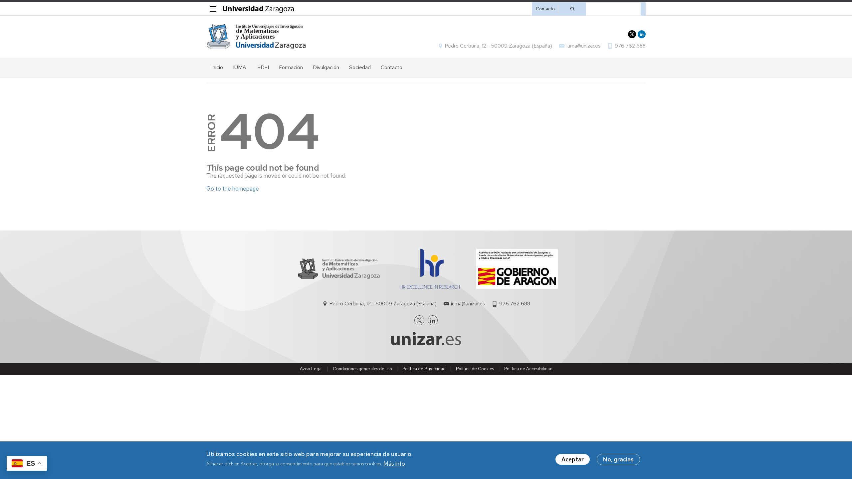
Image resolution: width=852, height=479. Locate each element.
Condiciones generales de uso (362, 369)
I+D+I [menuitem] (262, 67)
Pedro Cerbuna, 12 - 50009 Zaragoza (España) (498, 46)
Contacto (545, 9)
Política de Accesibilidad (528, 369)
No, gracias (618, 459)
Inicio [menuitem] (217, 67)
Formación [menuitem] (291, 67)
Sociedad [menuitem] (360, 67)
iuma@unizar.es (583, 46)
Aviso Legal (311, 369)
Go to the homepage (232, 188)
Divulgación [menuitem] (326, 67)
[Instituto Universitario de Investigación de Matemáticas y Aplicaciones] (256, 36)
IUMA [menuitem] (239, 67)
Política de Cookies (475, 369)
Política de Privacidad (424, 369)
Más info (394, 463)
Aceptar (572, 459)
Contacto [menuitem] (391, 67)
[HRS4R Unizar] (430, 286)
